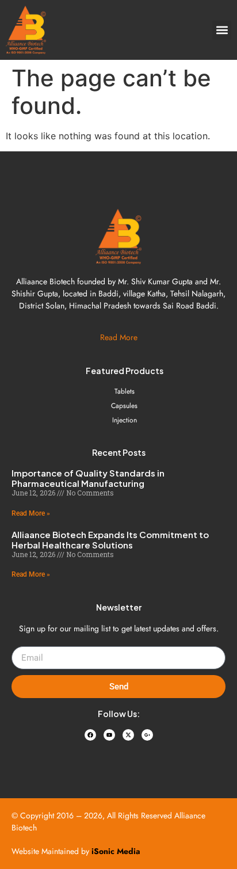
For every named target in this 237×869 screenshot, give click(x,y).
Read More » (31, 513)
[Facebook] (90, 735)
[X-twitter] (128, 735)
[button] (221, 30)
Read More (118, 337)
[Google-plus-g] (147, 735)
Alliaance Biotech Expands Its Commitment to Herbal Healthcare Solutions (110, 539)
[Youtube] (109, 735)
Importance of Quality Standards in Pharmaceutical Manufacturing (88, 478)
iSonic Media (115, 851)
